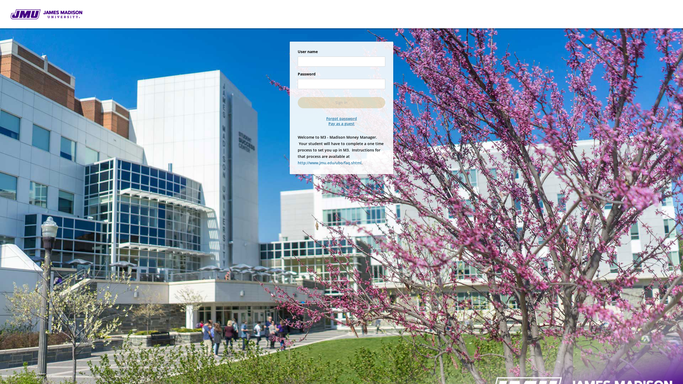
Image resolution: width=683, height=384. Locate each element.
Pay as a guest (341, 124)
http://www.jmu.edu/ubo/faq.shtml (330, 162)
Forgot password (341, 119)
